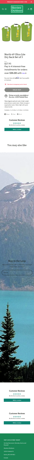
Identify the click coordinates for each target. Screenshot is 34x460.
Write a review (17, 129)
